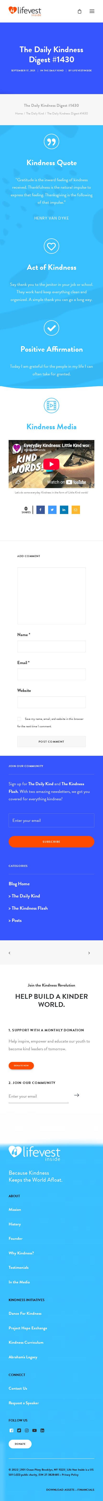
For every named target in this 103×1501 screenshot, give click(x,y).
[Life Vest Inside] (25, 11)
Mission (15, 1210)
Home (19, 113)
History (15, 1224)
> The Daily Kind (24, 895)
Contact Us (18, 1388)
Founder (16, 1238)
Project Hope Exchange (28, 1328)
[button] (92, 11)
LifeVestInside (82, 70)
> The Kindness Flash (28, 908)
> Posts (15, 920)
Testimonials (19, 1267)
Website (24, 690)
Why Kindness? (21, 1253)
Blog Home (19, 883)
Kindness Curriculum (26, 1342)
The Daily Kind (54, 70)
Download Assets (60, 1490)
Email (23, 662)
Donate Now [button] (21, 1065)
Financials (85, 1490)
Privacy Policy (70, 1475)
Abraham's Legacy (23, 1357)
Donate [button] (20, 1444)
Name (23, 634)
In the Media (19, 1282)
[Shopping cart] (77, 11)
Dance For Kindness (25, 1313)
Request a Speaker (24, 1403)
